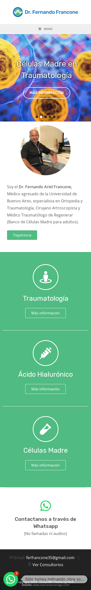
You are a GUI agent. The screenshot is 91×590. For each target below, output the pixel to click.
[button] (36, 117)
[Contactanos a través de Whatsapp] (46, 506)
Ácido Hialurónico (45, 374)
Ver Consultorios (48, 564)
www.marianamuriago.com (51, 585)
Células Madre (45, 450)
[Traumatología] (45, 277)
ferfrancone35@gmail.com (50, 557)
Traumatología (45, 298)
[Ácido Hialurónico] (45, 353)
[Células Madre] (45, 429)
